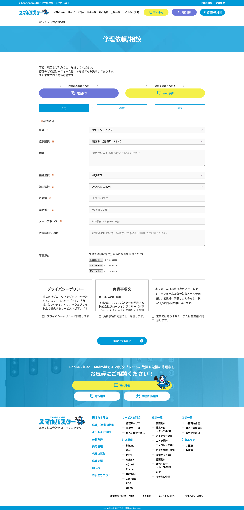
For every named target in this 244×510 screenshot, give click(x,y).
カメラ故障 (162, 440)
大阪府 (189, 445)
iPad (128, 450)
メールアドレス (48, 221)
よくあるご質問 (131, 12)
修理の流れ (59, 12)
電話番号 (44, 210)
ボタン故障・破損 (165, 450)
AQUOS (130, 464)
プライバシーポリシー (195, 496)
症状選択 (44, 141)
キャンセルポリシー (168, 496)
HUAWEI (131, 473)
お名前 (43, 198)
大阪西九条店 (193, 423)
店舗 (41, 130)
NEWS (96, 468)
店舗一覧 (115, 12)
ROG (128, 483)
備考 (41, 153)
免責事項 (147, 496)
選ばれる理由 (100, 417)
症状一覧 (91, 12)
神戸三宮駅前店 (194, 427)
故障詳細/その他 (49, 233)
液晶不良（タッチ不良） (164, 429)
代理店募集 (206, 2)
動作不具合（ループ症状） (164, 465)
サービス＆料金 (76, 12)
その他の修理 (163, 476)
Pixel (129, 454)
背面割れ (160, 459)
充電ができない (164, 454)
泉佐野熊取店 (193, 432)
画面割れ (160, 423)
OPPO (129, 488)
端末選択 (44, 187)
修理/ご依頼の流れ (103, 425)
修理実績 (97, 461)
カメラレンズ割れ (165, 445)
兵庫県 (189, 450)
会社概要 (220, 2)
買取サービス (133, 427)
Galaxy (130, 459)
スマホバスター (118, 508)
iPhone (130, 445)
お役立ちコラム (101, 475)
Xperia (129, 469)
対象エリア (188, 440)
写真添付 (44, 255)
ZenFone (131, 478)
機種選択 (44, 175)
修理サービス (133, 423)
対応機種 (103, 12)
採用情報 (97, 446)
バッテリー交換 (164, 435)
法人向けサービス (135, 432)
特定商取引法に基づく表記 (122, 496)
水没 (158, 472)
